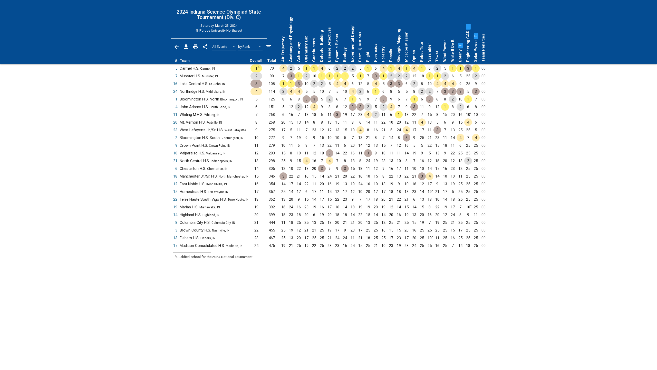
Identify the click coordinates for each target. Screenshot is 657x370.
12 (175, 184)
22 (175, 199)
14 (175, 214)
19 (175, 207)
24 (175, 91)
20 (175, 122)
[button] (460, 45)
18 (175, 176)
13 (175, 238)
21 (175, 161)
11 (175, 114)
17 (175, 245)
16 (175, 83)
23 (175, 130)
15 (175, 191)
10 (175, 153)
